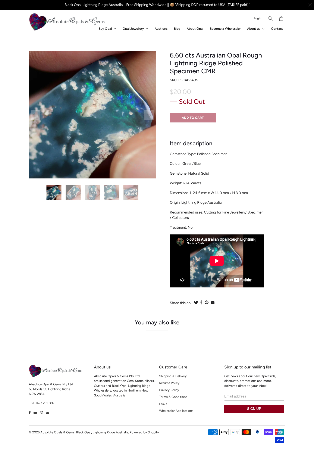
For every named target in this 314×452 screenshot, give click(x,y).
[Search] (270, 18)
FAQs (163, 404)
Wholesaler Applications (176, 411)
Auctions (161, 29)
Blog (177, 29)
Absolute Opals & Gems (57, 432)
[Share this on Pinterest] (206, 302)
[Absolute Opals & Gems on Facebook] (30, 412)
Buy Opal (106, 29)
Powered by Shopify (144, 432)
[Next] (149, 115)
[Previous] (35, 115)
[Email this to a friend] (212, 302)
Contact (277, 29)
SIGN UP (254, 409)
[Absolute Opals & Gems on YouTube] (35, 412)
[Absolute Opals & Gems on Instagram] (41, 412)
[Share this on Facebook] (201, 302)
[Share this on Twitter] (196, 302)
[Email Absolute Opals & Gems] (47, 412)
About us (254, 29)
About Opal (195, 29)
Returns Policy (169, 383)
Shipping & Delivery (173, 376)
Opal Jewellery (134, 29)
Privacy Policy (169, 390)
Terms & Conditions (173, 397)
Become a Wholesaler (225, 29)
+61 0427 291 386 (41, 403)
